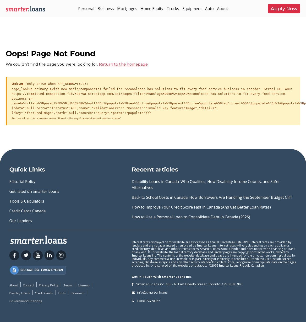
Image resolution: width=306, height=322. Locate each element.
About (222, 8)
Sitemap (84, 285)
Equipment (192, 8)
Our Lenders (20, 220)
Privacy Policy (49, 285)
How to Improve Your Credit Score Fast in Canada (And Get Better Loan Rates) (201, 207)
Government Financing (25, 301)
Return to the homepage (123, 64)
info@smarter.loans (152, 292)
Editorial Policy (22, 181)
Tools (62, 293)
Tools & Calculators (26, 201)
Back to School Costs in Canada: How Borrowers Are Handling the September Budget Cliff (212, 197)
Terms (68, 285)
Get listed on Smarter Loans (34, 191)
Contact (28, 285)
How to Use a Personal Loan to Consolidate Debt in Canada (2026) (191, 217)
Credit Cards (44, 293)
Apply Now (284, 8)
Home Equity (152, 8)
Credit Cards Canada (27, 211)
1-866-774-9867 (148, 301)
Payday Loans (19, 293)
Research (78, 293)
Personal (86, 8)
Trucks (173, 8)
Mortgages (127, 8)
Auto (209, 8)
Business (106, 8)
